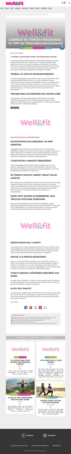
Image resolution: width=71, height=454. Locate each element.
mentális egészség (24, 394)
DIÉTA (2, 8)
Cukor (49, 8)
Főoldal (8, 14)
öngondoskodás (39, 48)
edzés (47, 357)
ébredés (17, 249)
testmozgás (22, 78)
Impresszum (57, 445)
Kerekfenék (25, 8)
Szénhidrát (44, 8)
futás (16, 357)
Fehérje (37, 8)
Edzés (11, 8)
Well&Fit (52, 364)
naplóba (20, 165)
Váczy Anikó (18, 53)
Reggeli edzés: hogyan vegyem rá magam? (50, 401)
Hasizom (31, 8)
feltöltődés (28, 48)
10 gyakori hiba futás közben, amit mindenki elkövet (20, 362)
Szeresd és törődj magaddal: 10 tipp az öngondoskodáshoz (33, 14)
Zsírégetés (17, 8)
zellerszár (14, 149)
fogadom (53, 357)
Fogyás (7, 8)
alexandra (52, 404)
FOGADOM (14, 14)
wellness (48, 48)
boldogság (14, 394)
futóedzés (23, 357)
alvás (21, 48)
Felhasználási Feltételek (19, 445)
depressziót (39, 267)
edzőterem (53, 397)
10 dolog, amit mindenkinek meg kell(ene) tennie (20, 399)
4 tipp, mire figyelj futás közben (51, 361)
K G (21, 366)
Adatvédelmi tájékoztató (40, 445)
